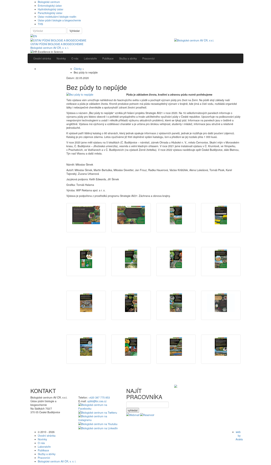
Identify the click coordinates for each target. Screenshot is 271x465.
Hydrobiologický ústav (50, 9)
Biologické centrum (49, 2)
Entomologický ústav (50, 5)
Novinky (42, 439)
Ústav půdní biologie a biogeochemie (59, 20)
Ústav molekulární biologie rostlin (57, 16)
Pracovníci (44, 457)
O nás (41, 443)
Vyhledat (75, 31)
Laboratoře (44, 446)
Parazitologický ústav (50, 13)
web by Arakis (239, 435)
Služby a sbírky (46, 454)
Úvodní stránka (46, 435)
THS (40, 24)
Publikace (43, 450)
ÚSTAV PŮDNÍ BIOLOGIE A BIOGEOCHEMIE (56, 44)
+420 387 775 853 (99, 397)
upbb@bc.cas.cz (97, 401)
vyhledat (133, 410)
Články (78, 69)
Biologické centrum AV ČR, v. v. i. (49, 48)
